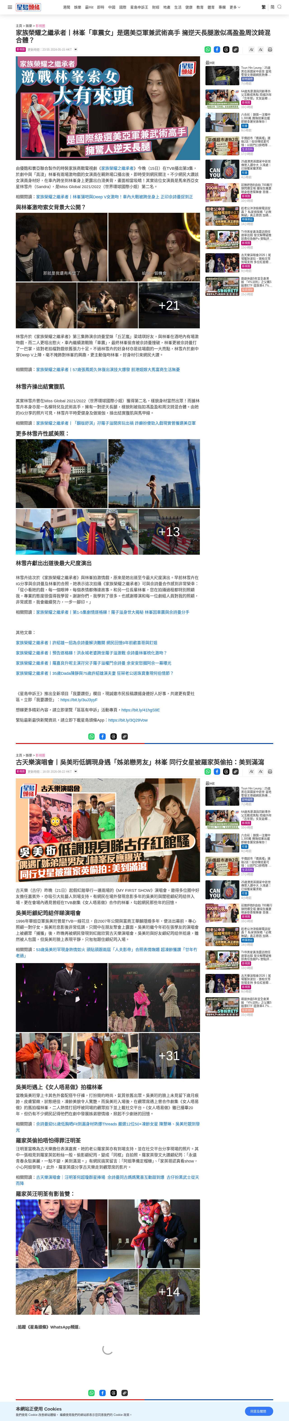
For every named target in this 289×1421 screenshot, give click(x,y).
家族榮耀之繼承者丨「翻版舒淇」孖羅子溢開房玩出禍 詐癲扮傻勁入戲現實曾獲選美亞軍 (116, 423)
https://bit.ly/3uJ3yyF (79, 700)
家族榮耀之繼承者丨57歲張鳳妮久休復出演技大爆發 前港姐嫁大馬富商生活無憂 (108, 369)
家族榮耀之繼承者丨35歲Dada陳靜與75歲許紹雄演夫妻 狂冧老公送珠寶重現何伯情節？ (95, 673)
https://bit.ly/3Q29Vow (128, 720)
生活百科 (247, 149)
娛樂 (29, 26)
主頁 (19, 26)
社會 (244, 126)
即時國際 (247, 79)
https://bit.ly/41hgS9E (140, 710)
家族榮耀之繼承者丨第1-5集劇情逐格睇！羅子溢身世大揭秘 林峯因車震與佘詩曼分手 (112, 612)
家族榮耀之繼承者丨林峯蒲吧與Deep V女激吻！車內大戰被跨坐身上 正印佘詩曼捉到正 (114, 197)
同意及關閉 (258, 1411)
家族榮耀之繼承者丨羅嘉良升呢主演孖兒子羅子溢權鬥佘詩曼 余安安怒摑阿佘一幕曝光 (93, 663)
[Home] (28, 7)
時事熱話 (247, 219)
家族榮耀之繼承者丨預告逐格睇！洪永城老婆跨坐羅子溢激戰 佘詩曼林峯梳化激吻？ (91, 653)
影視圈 (40, 26)
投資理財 (247, 290)
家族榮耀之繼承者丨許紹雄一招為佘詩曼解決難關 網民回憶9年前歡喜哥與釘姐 (86, 643)
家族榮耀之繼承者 (117, 168)
